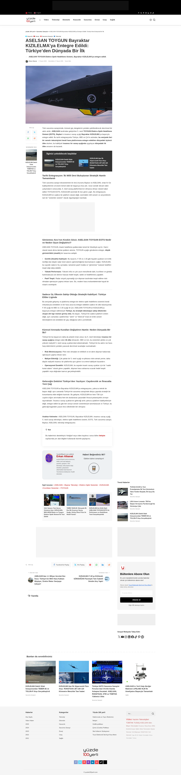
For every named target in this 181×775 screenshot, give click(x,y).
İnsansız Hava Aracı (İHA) (147, 726)
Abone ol (136, 600)
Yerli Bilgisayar (136, 732)
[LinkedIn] (148, 13)
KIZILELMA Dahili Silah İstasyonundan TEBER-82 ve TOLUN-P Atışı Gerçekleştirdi (31, 168)
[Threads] (154, 13)
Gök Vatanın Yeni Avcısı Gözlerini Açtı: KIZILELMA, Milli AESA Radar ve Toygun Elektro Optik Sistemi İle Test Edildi (54, 512)
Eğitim (137, 729)
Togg (133, 735)
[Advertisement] (90, 5)
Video (129, 719)
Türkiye (134, 738)
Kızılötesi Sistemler (51, 488)
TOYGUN (64, 488)
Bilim (150, 723)
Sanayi (37, 36)
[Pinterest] (143, 13)
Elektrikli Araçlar (130, 729)
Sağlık (130, 681)
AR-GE (136, 735)
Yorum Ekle (68, 61)
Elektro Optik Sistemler (89, 485)
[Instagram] (146, 13)
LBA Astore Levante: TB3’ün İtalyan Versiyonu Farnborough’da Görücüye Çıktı (142, 504)
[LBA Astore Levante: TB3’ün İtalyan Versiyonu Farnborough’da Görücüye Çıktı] (122, 505)
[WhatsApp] (28, 138)
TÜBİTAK (129, 723)
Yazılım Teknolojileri (140, 719)
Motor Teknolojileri (145, 729)
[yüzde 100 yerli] (31, 20)
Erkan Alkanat (33, 61)
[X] (141, 13)
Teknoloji (58, 36)
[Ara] (154, 20)
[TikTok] (153, 13)
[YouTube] (151, 13)
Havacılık (30, 36)
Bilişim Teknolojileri (132, 726)
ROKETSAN (144, 732)
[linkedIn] (102, 564)
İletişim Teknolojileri (144, 735)
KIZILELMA (104, 485)
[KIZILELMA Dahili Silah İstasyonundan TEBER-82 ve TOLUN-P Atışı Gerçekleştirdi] (31, 154)
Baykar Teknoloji (71, 485)
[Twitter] (34, 132)
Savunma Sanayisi (47, 36)
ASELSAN (59, 485)
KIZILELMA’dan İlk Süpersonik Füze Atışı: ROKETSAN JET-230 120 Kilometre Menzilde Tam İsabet (74, 688)
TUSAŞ (137, 723)
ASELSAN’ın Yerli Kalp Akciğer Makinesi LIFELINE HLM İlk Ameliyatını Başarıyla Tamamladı (139, 688)
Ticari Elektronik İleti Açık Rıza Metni (140, 585)
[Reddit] (34, 138)
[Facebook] (139, 13)
